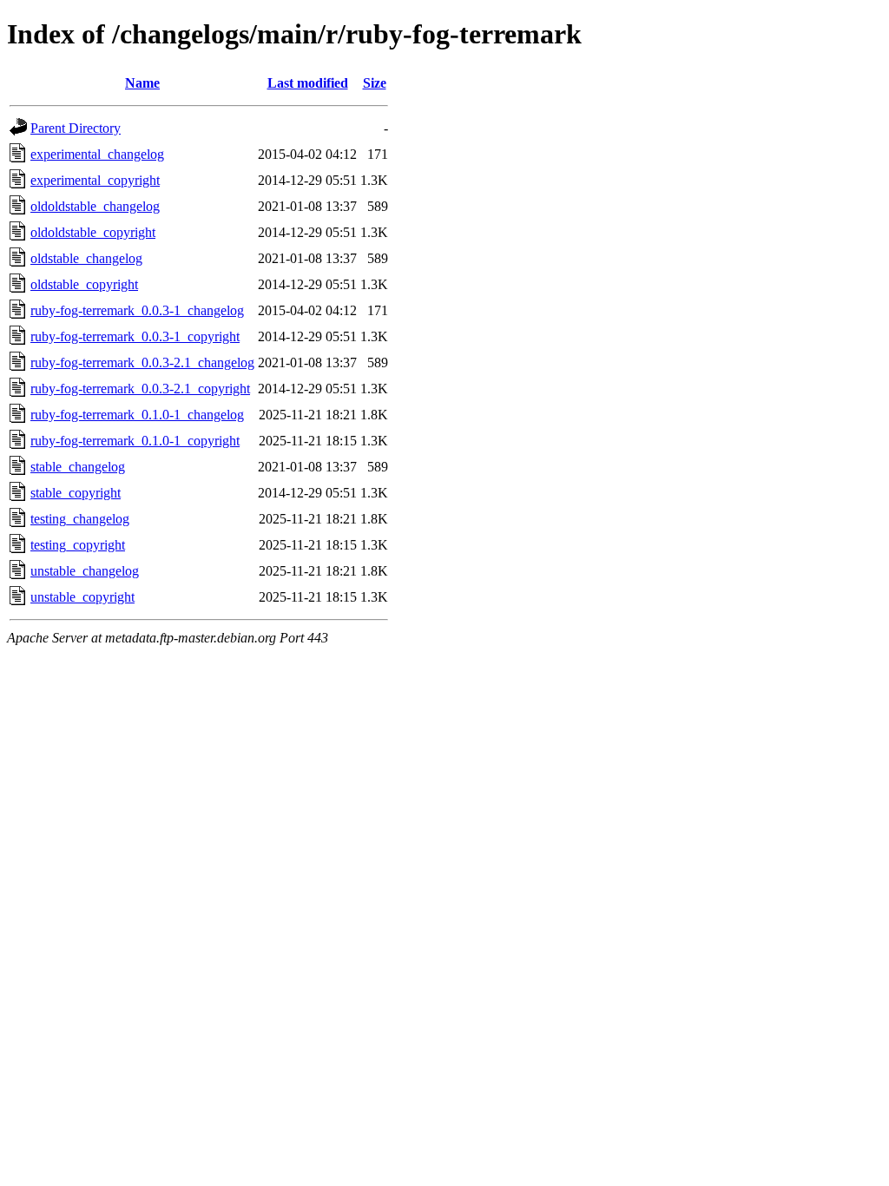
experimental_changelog (97, 154)
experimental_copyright (95, 180)
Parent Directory (75, 128)
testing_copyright (77, 544)
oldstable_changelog (86, 258)
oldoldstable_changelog (95, 206)
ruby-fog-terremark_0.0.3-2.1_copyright (140, 388)
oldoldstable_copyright (92, 232)
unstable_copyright (82, 597)
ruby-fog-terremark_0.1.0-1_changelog (137, 414)
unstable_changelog (84, 570)
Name (142, 83)
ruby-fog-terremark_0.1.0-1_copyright (135, 440)
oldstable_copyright (84, 284)
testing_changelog (79, 518)
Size (374, 83)
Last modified (307, 83)
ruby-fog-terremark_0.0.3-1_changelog (137, 310)
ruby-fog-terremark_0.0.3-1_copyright (135, 336)
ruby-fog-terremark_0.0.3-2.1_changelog (142, 362)
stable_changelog (77, 466)
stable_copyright (75, 492)
